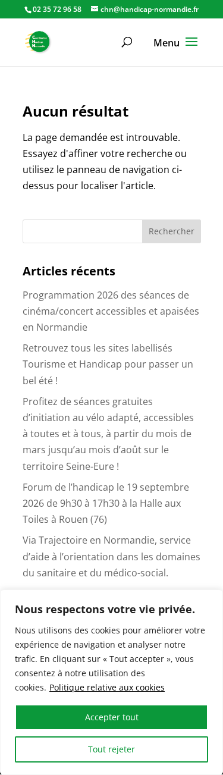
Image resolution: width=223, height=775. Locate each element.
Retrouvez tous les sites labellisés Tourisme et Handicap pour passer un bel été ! (108, 364)
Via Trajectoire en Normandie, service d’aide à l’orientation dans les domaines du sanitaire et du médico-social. (111, 556)
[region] (111, 682)
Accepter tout (112, 717)
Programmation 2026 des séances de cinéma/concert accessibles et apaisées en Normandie (111, 311)
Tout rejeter (111, 749)
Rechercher (171, 231)
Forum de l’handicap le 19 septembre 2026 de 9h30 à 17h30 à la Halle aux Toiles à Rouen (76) (106, 503)
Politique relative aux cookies (107, 687)
